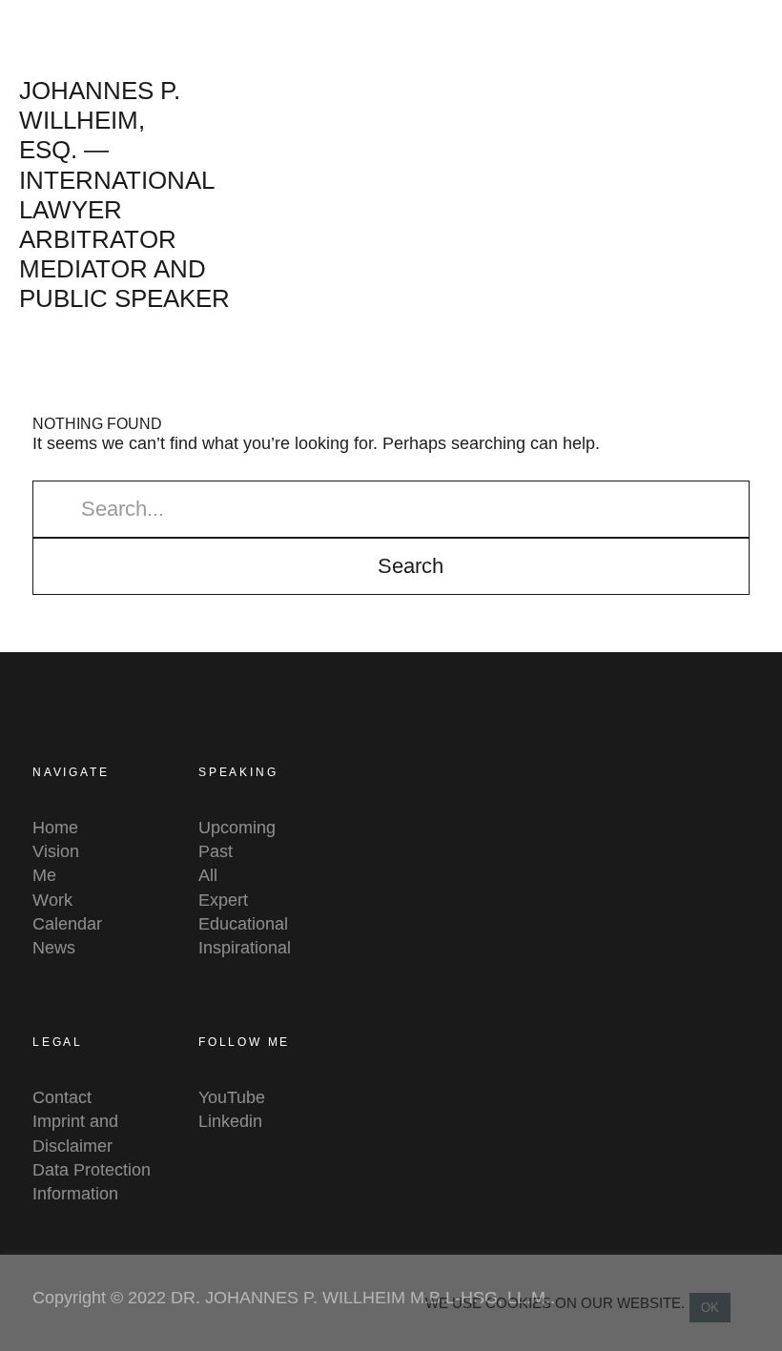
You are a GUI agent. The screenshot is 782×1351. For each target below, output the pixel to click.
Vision (55, 851)
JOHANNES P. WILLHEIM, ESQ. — (99, 120)
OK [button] (710, 1307)
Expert (223, 900)
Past (215, 851)
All (207, 875)
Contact (62, 1097)
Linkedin (230, 1121)
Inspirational (244, 947)
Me (44, 875)
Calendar (67, 923)
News (53, 947)
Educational (243, 923)
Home (55, 827)
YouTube (231, 1097)
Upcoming (237, 827)
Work (52, 900)
